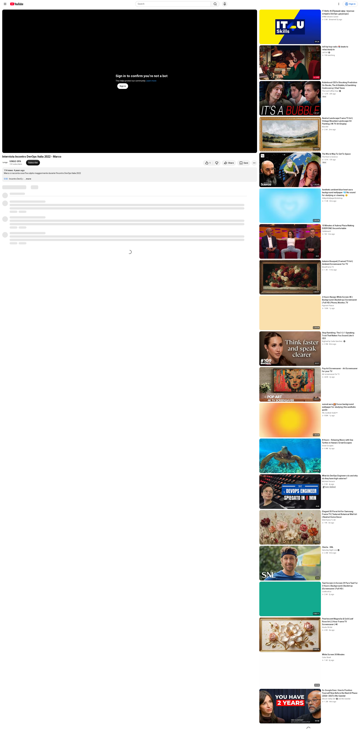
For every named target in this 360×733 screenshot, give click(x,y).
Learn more (151, 81)
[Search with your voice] (225, 4)
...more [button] (27, 179)
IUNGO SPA (15, 161)
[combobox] (174, 4)
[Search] (215, 4)
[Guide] (5, 4)
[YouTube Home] (16, 4)
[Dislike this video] (217, 163)
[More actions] (254, 163)
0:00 (6, 179)
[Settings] (338, 4)
